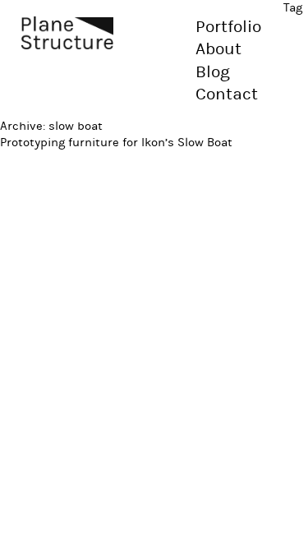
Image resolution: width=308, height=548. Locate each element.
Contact (226, 94)
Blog (212, 72)
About (218, 49)
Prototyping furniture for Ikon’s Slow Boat (116, 143)
